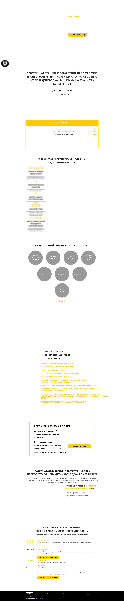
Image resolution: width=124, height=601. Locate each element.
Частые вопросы (50, 4)
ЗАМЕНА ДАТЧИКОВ (62, 122)
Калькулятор (58, 4)
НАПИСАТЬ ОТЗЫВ (47, 557)
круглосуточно (70, 335)
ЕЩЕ (62, 300)
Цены (68, 4)
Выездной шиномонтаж (29, 4)
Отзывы (73, 4)
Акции (64, 4)
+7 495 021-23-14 (94, 3)
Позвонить (78, 446)
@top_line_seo (40, 598)
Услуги (43, 4)
